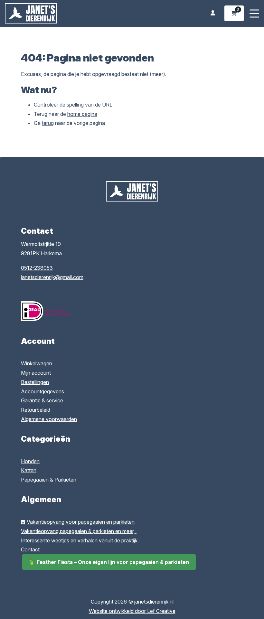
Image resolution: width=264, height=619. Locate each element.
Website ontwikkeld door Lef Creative (132, 611)
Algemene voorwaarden (49, 419)
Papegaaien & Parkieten (48, 479)
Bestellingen (35, 382)
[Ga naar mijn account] (213, 13)
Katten (28, 470)
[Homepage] (61, 13)
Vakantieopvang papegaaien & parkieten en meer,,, (79, 531)
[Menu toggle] (254, 13)
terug (48, 123)
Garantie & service (42, 400)
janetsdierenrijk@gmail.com (52, 277)
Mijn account (36, 373)
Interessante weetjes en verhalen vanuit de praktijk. (80, 540)
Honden (30, 461)
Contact (30, 549)
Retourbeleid (35, 410)
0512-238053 (37, 268)
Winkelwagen (36, 363)
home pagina (82, 114)
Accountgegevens (42, 391)
